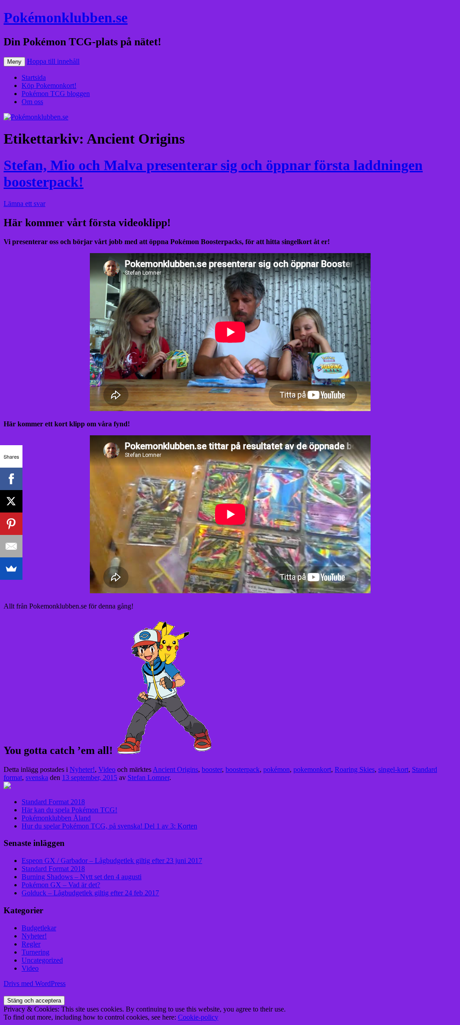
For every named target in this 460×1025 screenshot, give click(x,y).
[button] (164, 686)
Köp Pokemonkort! (49, 85)
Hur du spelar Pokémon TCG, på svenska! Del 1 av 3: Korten (109, 826)
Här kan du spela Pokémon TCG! (69, 810)
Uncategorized (42, 960)
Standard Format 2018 (53, 802)
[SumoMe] (11, 568)
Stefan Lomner (148, 777)
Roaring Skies (355, 769)
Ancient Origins (175, 769)
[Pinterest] (11, 523)
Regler (31, 944)
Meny (14, 61)
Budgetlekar (39, 928)
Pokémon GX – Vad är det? (61, 885)
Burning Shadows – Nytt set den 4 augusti (82, 876)
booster (212, 769)
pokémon (276, 769)
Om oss (32, 101)
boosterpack (243, 769)
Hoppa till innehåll (53, 61)
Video (106, 769)
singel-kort (393, 769)
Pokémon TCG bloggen (56, 93)
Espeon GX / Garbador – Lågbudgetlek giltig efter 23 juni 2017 (112, 860)
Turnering (35, 952)
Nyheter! (82, 769)
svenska (37, 777)
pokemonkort (312, 769)
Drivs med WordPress (35, 983)
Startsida (34, 77)
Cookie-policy (198, 1017)
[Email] (11, 546)
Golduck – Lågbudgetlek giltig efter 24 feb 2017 (90, 893)
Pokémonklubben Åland (56, 818)
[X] (11, 501)
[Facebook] (11, 479)
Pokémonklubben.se (66, 17)
